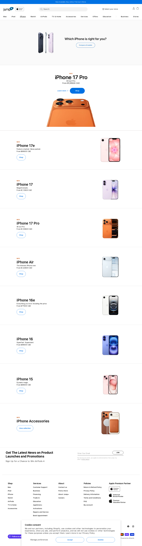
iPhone (10, 494)
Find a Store (63, 491)
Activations (37, 508)
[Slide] (71, 42)
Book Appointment (40, 515)
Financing (37, 494)
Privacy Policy (88, 533)
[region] (71, 42)
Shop (21, 157)
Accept (70, 540)
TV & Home (12, 505)
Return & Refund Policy (93, 487)
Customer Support (40, 487)
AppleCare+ (37, 505)
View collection (25, 428)
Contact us (62, 487)
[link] (77, 91)
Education (37, 501)
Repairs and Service (40, 512)
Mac (9, 487)
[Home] (8, 9)
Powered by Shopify (127, 538)
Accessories (12, 508)
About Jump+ (63, 494)
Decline (101, 540)
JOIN (117, 452)
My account (88, 505)
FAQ (85, 501)
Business (36, 491)
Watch (10, 498)
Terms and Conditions (92, 498)
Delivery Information (92, 494)
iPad (9, 491)
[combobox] (63, 9)
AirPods (11, 501)
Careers (61, 498)
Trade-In (36, 498)
